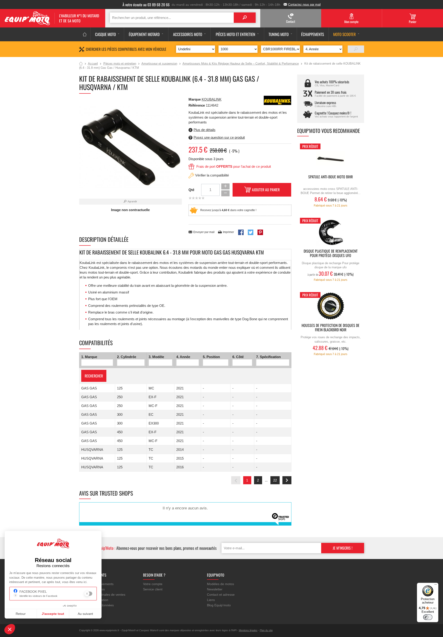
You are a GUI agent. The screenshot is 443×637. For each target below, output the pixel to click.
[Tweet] (250, 232)
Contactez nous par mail (304, 4)
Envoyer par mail (204, 232)
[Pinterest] (260, 232)
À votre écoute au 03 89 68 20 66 (146, 4)
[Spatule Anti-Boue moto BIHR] (330, 158)
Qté (191, 190)
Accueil (81, 64)
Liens (211, 600)
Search (245, 17)
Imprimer (228, 232)
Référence (197, 105)
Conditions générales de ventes (102, 594)
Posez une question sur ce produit (219, 137)
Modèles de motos (220, 584)
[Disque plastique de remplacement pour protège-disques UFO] (330, 232)
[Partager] (241, 232)
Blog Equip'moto (219, 605)
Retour (21, 614)
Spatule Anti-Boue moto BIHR (330, 177)
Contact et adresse (221, 594)
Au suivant (85, 614)
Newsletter (214, 589)
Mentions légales (248, 630)
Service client (152, 589)
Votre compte (152, 584)
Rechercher (94, 376)
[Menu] (435, 585)
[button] (9, 629)
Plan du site (266, 630)
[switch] (427, 617)
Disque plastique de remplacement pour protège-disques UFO (331, 253)
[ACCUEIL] (84, 34)
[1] (356, 49)
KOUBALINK (212, 99)
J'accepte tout (53, 614)
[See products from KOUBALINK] (277, 100)
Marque (195, 99)
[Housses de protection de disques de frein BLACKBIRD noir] (330, 306)
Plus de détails (205, 130)
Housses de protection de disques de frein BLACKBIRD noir (330, 327)
